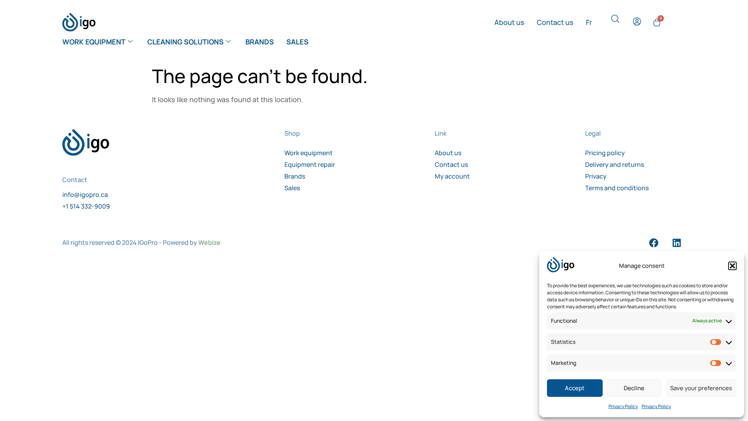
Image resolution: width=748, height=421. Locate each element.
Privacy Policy (623, 406)
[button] (732, 266)
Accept (574, 388)
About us (509, 22)
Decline (634, 388)
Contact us (555, 22)
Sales (297, 41)
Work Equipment (93, 41)
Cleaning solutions (185, 41)
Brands (259, 41)
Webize (209, 242)
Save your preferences (701, 388)
